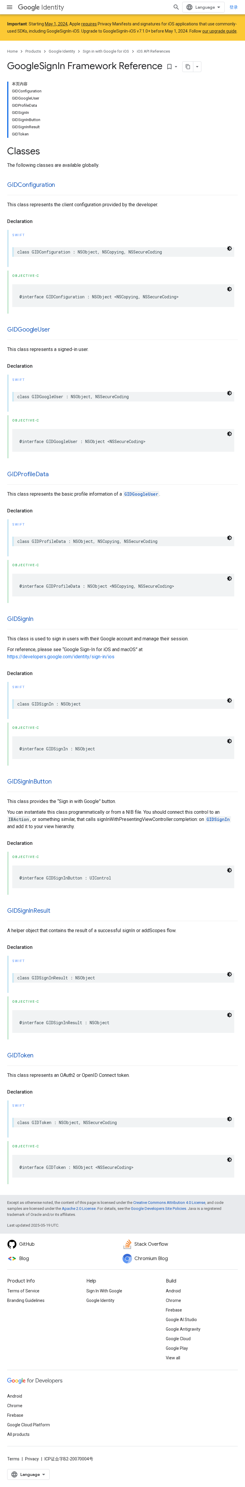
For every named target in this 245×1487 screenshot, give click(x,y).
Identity (52, 7)
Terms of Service (23, 1290)
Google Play (177, 1348)
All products (18, 1434)
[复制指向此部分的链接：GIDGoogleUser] (56, 330)
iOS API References (153, 51)
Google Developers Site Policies (158, 1208)
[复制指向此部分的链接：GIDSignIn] (39, 619)
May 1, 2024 (56, 24)
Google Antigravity (183, 1329)
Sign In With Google (104, 1290)
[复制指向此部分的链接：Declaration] (39, 221)
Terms (13, 1459)
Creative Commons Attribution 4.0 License (169, 1202)
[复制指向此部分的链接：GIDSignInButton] (57, 782)
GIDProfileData (28, 474)
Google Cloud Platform (28, 1424)
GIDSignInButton (29, 781)
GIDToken (20, 1055)
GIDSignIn (20, 619)
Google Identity (62, 51)
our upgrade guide (219, 31)
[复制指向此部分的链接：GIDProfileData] (55, 474)
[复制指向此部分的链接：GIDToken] (39, 1055)
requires (89, 24)
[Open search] (176, 7)
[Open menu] (10, 7)
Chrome (173, 1300)
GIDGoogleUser (28, 329)
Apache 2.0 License (79, 1208)
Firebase (174, 1310)
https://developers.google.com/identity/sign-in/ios (60, 656)
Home (12, 51)
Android (173, 1290)
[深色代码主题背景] (229, 248)
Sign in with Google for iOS (106, 51)
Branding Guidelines (26, 1300)
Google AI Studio (181, 1319)
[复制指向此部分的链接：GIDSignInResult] (56, 911)
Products (33, 51)
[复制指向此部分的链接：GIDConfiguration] (61, 185)
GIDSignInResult (28, 911)
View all (173, 1357)
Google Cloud (178, 1338)
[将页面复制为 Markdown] (188, 67)
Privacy (32, 1459)
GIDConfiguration (31, 185)
